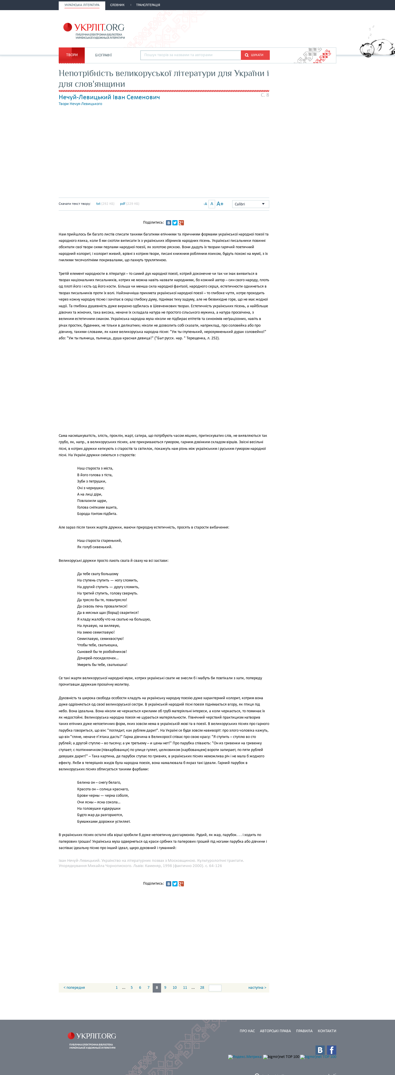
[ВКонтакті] (168, 222)
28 (202, 988)
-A (205, 204)
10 (175, 988)
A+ (220, 204)
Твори (72, 55)
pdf (122, 204)
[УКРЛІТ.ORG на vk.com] (320, 1050)
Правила (304, 1031)
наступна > (257, 988)
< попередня (74, 988)
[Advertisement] (268, 28)
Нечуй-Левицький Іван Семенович (109, 97)
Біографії (103, 55)
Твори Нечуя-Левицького (80, 104)
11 (185, 988)
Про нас (247, 1031)
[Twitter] (175, 222)
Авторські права (275, 1031)
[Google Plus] (181, 222)
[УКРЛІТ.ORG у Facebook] (331, 1050)
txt (98, 204)
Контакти (327, 1031)
